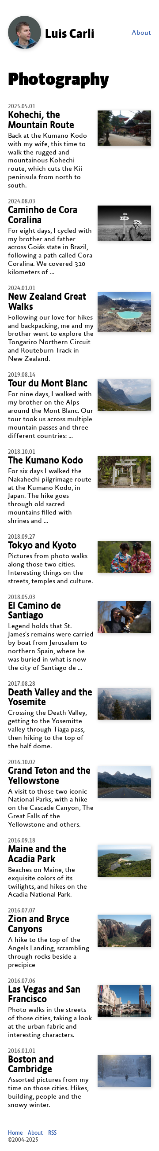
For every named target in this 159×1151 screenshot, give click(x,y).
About (141, 33)
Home (15, 1132)
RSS (52, 1132)
